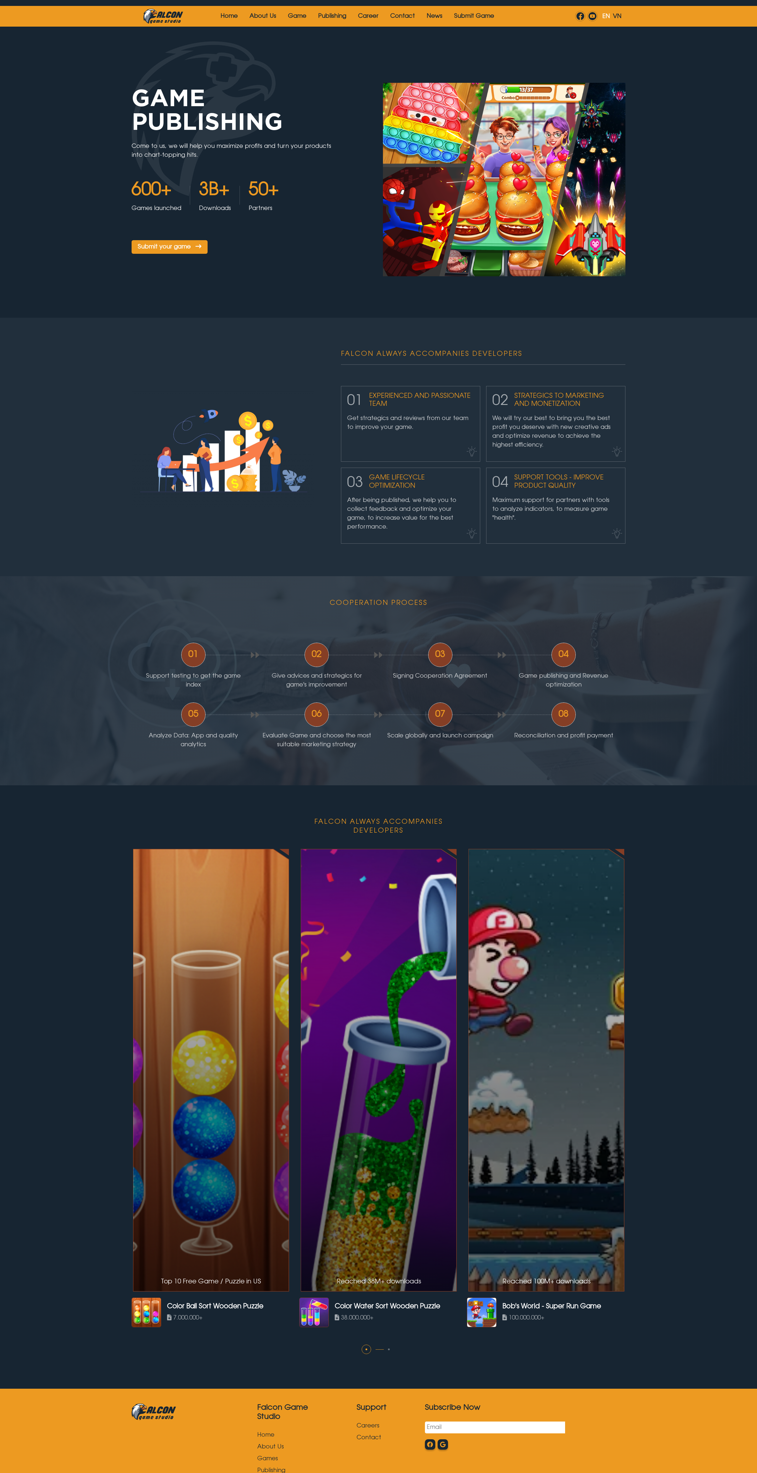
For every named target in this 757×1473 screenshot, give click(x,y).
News (434, 16)
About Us (263, 16)
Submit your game (165, 247)
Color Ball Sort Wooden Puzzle (215, 1306)
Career (368, 16)
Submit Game (474, 16)
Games (267, 1459)
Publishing (332, 16)
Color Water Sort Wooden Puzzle (387, 1306)
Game (297, 16)
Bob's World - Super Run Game (551, 1306)
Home (229, 16)
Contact (402, 16)
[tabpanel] (211, 1087)
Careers (368, 1426)
